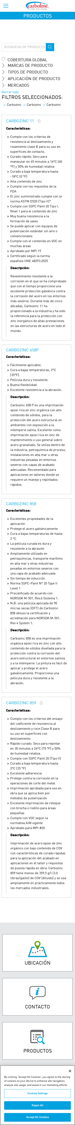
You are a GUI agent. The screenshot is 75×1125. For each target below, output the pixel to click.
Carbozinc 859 (21, 703)
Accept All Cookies (37, 1117)
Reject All (37, 1105)
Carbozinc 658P (22, 350)
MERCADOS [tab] (18, 86)
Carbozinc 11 (20, 121)
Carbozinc (14, 105)
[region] (37, 1095)
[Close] (70, 1071)
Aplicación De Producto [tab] (34, 79)
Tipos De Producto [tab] (28, 72)
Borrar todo (10, 92)
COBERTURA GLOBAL (27, 60)
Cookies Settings (38, 1093)
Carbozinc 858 (21, 504)
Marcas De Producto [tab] (30, 66)
